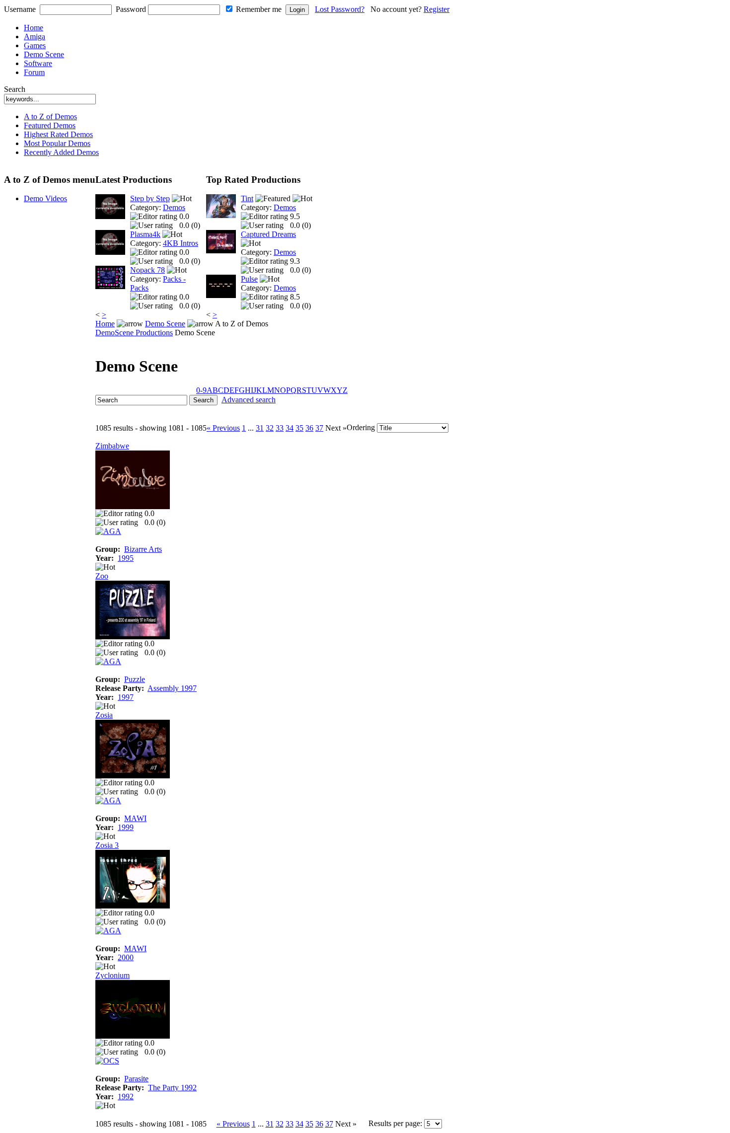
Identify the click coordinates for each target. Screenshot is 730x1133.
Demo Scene (44, 54)
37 (319, 428)
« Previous (223, 428)
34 (289, 428)
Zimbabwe (112, 446)
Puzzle (134, 679)
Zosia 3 (107, 845)
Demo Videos (45, 198)
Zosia (104, 715)
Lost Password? (340, 9)
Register (436, 9)
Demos (174, 207)
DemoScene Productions (134, 332)
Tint (247, 198)
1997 (126, 697)
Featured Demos (49, 125)
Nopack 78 (147, 270)
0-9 (201, 390)
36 (309, 428)
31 (260, 428)
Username (20, 9)
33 (280, 428)
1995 (126, 558)
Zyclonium (112, 975)
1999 (126, 827)
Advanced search (248, 399)
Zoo (101, 576)
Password (131, 9)
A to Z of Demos (50, 116)
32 (270, 428)
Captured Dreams (268, 234)
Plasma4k (145, 234)
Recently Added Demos (61, 152)
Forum (34, 72)
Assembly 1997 (172, 688)
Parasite (136, 1078)
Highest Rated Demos (58, 134)
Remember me (259, 9)
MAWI (135, 818)
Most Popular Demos (57, 143)
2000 (126, 957)
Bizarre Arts (143, 549)
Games (35, 45)
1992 (126, 1096)
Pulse (249, 279)
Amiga (34, 36)
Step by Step (150, 198)
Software (38, 63)
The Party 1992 (172, 1087)
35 (299, 428)
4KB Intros (180, 243)
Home (33, 27)
